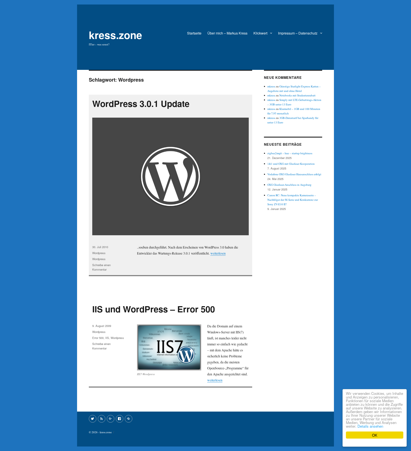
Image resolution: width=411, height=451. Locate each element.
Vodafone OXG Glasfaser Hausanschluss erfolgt (294, 174)
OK (374, 435)
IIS (107, 338)
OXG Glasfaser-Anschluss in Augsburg (289, 185)
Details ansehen (370, 426)
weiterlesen (218, 253)
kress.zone (115, 34)
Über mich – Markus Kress (227, 33)
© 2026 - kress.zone (100, 432)
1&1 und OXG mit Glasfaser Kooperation (291, 164)
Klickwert (260, 33)
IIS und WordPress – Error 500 (153, 309)
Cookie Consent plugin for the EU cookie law (374, 442)
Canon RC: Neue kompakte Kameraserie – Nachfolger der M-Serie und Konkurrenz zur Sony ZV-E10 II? (292, 199)
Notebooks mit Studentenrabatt (297, 95)
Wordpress (99, 253)
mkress (271, 86)
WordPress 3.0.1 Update (140, 103)
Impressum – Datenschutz (297, 33)
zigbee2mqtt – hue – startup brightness (289, 153)
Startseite (194, 33)
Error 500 (98, 338)
